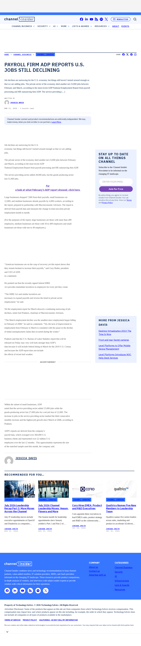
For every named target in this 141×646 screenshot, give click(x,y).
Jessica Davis (17, 102)
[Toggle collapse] (7, 632)
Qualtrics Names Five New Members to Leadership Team (121, 508)
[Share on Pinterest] (131, 54)
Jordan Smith (11, 529)
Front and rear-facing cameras (114, 340)
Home (6, 54)
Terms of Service (12, 620)
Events (125, 26)
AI (54, 26)
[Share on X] (127, 54)
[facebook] (81, 19)
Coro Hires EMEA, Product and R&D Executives (87, 507)
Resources (120, 589)
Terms (129, 200)
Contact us (94, 571)
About (115, 26)
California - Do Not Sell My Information (58, 620)
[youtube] (91, 19)
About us (93, 567)
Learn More (56, 122)
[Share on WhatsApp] (135, 54)
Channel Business (22, 26)
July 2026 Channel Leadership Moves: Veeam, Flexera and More (53, 508)
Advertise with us (97, 575)
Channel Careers (45, 54)
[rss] (96, 19)
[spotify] (101, 19)
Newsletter (122, 19)
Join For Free (116, 189)
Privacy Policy (107, 202)
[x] (106, 19)
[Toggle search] (135, 19)
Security (42, 26)
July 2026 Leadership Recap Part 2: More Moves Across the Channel (19, 508)
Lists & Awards (122, 585)
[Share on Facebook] (123, 54)
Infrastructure (122, 580)
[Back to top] (135, 637)
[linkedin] (86, 19)
